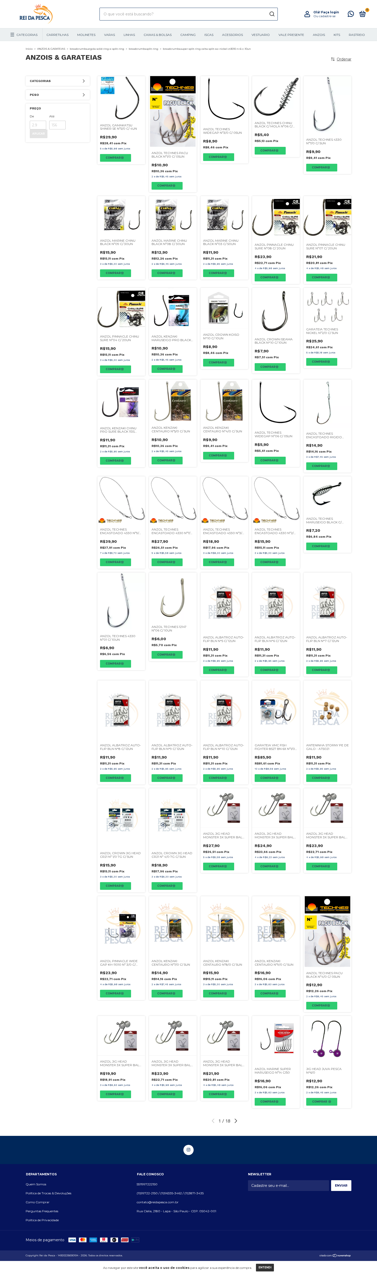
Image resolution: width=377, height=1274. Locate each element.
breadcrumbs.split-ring (143, 48)
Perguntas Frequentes (42, 1211)
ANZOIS (319, 35)
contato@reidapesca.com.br (157, 1202)
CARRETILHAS (57, 35)
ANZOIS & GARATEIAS (51, 48)
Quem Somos (36, 1184)
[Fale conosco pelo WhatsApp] (350, 15)
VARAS (109, 35)
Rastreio (357, 35)
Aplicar (38, 133)
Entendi (265, 1267)
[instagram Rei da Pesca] (188, 1150)
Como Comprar (37, 1202)
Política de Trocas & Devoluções (48, 1193)
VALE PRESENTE (291, 35)
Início (29, 48)
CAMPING (188, 35)
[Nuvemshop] (335, 1256)
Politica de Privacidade (42, 1220)
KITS (337, 35)
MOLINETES (86, 35)
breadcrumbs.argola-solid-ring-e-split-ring (97, 48)
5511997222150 (147, 1184)
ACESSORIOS (232, 35)
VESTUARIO (261, 35)
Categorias (26, 35)
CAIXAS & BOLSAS (158, 35)
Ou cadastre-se (324, 16)
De (32, 116)
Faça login (330, 12)
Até (51, 116)
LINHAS (129, 35)
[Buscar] (271, 14)
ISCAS (208, 35)
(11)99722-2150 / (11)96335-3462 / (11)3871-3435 (170, 1193)
